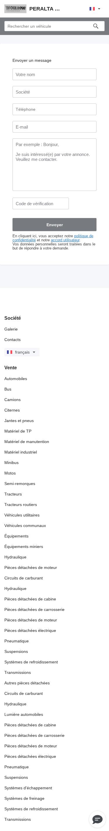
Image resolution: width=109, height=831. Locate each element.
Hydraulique (15, 557)
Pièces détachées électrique (30, 630)
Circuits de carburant (23, 578)
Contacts (12, 339)
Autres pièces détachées (27, 683)
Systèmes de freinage (24, 798)
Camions (12, 399)
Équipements (16, 536)
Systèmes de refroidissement (31, 662)
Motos (10, 473)
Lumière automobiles (23, 714)
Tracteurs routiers (20, 504)
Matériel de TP (17, 431)
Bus (7, 389)
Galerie (11, 329)
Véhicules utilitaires (22, 515)
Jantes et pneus (19, 420)
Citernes (12, 410)
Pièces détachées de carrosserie (34, 609)
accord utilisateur (65, 240)
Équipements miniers (23, 546)
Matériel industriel (20, 452)
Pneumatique (16, 641)
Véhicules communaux (25, 525)
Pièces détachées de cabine (30, 599)
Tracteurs (13, 494)
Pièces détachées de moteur (30, 567)
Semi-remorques (19, 483)
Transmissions (17, 672)
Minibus (11, 462)
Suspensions (16, 651)
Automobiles (15, 378)
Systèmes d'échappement (28, 788)
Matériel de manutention (26, 441)
